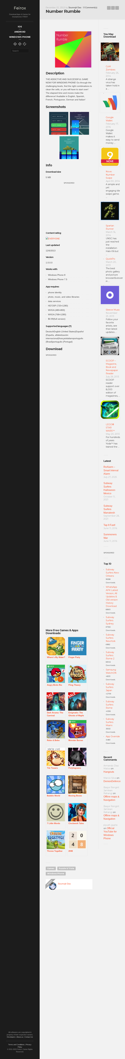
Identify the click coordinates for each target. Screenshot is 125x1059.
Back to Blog (113, 8)
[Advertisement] (71, 205)
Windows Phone (55, 873)
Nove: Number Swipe (110, 174)
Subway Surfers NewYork (110, 637)
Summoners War (110, 536)
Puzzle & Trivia (66, 868)
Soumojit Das (74, 7)
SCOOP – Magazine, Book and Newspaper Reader (112, 367)
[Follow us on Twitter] (24, 44)
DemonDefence (112, 781)
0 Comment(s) (90, 7)
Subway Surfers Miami (110, 722)
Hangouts (109, 772)
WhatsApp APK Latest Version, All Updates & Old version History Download (112, 597)
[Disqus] (69, 935)
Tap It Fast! (109, 525)
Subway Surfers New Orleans (112, 572)
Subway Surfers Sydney (110, 620)
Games (50, 868)
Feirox (20, 8)
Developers (11, 1037)
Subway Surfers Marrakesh (109, 509)
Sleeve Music (113, 309)
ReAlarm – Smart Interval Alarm (111, 470)
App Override (113, 736)
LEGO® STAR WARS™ (110, 427)
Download (54, 349)
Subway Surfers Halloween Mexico (109, 488)
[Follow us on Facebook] (15, 44)
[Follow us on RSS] (20, 44)
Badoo (109, 8)
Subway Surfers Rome (110, 704)
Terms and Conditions (16, 1044)
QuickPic (110, 258)
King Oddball (117, 8)
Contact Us (29, 1037)
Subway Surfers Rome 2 (110, 655)
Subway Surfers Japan (110, 687)
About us (20, 1037)
